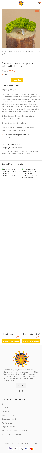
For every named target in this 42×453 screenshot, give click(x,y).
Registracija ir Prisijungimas (12, 434)
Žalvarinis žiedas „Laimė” (31, 334)
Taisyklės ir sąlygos (8, 427)
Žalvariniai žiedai (10, 54)
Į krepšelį (17, 80)
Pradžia (4, 52)
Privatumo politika (8, 423)
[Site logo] (21, 3)
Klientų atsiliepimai (9, 419)
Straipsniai (5, 412)
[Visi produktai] (5, 58)
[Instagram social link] (22, 391)
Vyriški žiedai (11, 154)
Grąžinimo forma (8, 415)
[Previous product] (3, 58)
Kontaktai (5, 408)
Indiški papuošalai (15, 52)
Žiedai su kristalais (23, 154)
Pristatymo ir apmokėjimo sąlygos (14, 430)
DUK (3, 404)
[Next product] (8, 58)
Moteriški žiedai (26, 151)
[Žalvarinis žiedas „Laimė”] (31, 250)
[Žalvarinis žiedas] (11, 250)
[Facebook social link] (19, 391)
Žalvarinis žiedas (7, 334)
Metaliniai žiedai (13, 151)
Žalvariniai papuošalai (32, 52)
